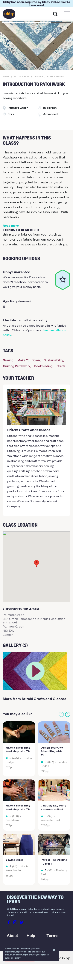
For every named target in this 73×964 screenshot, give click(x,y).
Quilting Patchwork (16, 366)
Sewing (8, 360)
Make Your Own (28, 360)
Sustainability (53, 360)
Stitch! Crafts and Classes (28, 429)
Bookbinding (43, 366)
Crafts (61, 366)
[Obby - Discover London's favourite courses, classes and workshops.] (9, 15)
